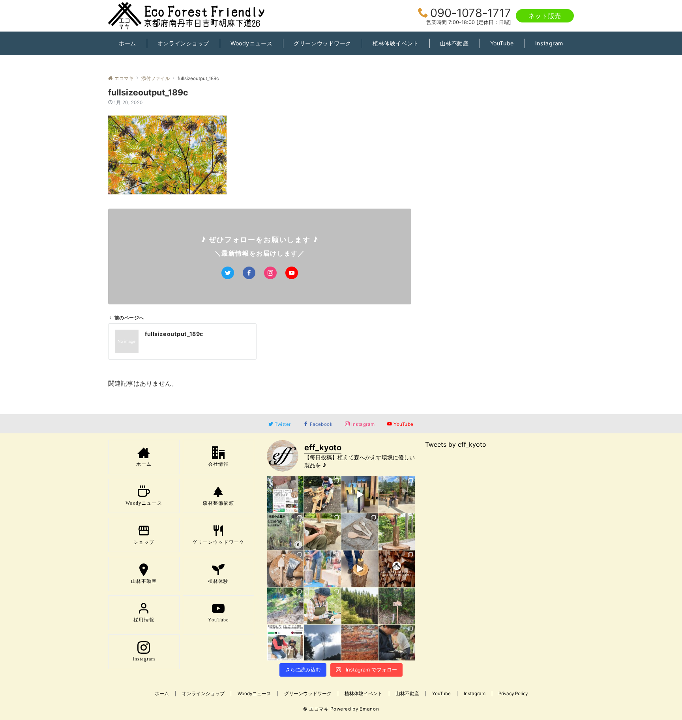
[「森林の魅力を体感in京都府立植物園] (322, 494)
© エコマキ (316, 709)
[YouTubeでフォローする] (291, 273)
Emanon (369, 709)
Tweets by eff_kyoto (455, 444)
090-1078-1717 (470, 13)
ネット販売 (544, 16)
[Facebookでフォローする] (249, 273)
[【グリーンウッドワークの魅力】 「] (396, 643)
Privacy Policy (513, 693)
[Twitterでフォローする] (227, 273)
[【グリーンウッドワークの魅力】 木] (396, 531)
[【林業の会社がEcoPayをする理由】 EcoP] (285, 531)
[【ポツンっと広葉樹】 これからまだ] (322, 643)
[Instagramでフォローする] (270, 273)
